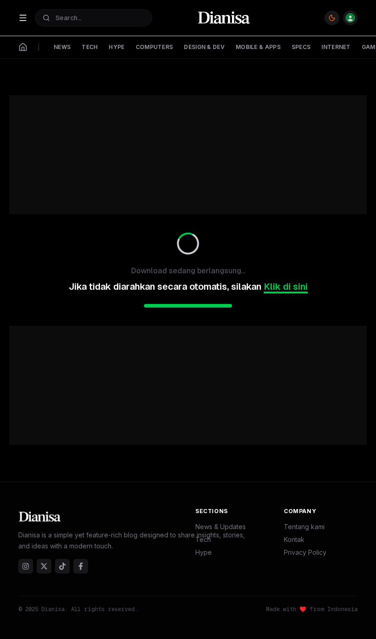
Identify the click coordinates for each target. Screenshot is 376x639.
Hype (203, 552)
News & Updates (220, 527)
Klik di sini (286, 287)
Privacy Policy (305, 552)
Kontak (294, 539)
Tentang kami (304, 527)
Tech (203, 539)
